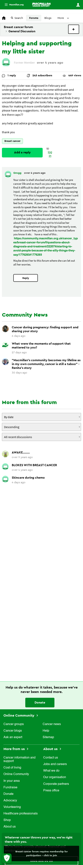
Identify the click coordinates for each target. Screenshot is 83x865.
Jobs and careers (55, 764)
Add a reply (22, 152)
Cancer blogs (12, 730)
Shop (7, 820)
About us (9, 826)
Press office (51, 790)
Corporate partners (56, 784)
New (73, 29)
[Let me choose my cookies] (7, 858)
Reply (25, 278)
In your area (11, 781)
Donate (40, 702)
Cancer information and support (19, 759)
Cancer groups (13, 724)
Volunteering (12, 807)
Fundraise (10, 787)
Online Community (19, 715)
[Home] (41, 4)
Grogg (17, 173)
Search (18, 18)
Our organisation (54, 777)
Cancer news (52, 724)
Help (46, 730)
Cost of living (12, 767)
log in (50, 154)
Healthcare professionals (20, 813)
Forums (33, 18)
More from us (14, 749)
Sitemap (48, 737)
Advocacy (10, 800)
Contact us (50, 757)
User (78, 5)
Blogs (47, 18)
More (12, 5)
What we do (51, 770)
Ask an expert (12, 737)
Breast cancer (12, 141)
